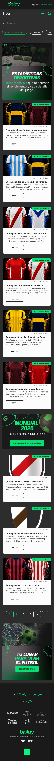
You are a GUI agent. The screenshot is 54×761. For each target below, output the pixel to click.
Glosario (36, 32)
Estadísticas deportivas (14, 32)
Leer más (15, 144)
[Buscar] (3, 23)
